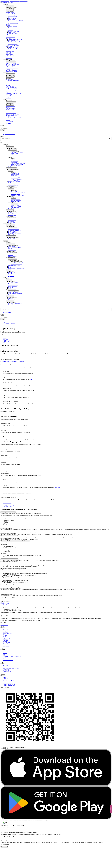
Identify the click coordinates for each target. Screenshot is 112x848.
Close (2, 846)
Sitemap (18, 827)
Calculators (8, 85)
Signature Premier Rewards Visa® (15, 39)
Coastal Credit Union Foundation (12, 114)
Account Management (10, 243)
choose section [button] (7, 334)
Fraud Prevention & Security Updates (13, 93)
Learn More (30, 482)
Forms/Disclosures (7, 671)
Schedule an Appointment (11, 81)
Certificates (8, 24)
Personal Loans (9, 46)
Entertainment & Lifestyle (11, 236)
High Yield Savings (12, 18)
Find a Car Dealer (9, 49)
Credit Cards (8, 38)
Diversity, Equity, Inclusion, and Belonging (14, 117)
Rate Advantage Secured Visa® (14, 41)
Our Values (8, 116)
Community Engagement (10, 289)
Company (3, 649)
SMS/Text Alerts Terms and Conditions (11, 668)
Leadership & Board (10, 109)
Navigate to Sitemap (14, 1)
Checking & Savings (10, 147)
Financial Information (10, 251)
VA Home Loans (11, 32)
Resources (6, 72)
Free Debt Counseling (10, 65)
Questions (3, 675)
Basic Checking (11, 14)
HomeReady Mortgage (13, 28)
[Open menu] (1, 142)
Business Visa (8, 56)
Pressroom (8, 110)
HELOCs (5, 634)
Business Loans (9, 58)
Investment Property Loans (13, 31)
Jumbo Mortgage (11, 30)
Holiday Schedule (9, 121)
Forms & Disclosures (10, 86)
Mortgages (8, 25)
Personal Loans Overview (16, 205)
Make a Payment (9, 79)
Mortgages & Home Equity (11, 168)
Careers (7, 111)
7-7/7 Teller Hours (9, 69)
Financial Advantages (10, 226)
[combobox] (54, 138)
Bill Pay (7, 96)
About (5, 99)
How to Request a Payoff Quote (12, 80)
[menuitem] (57, 31)
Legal (2, 663)
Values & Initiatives (12, 297)
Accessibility (5, 665)
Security (4, 338)
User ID (2, 128)
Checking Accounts (10, 12)
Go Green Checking (12, 16)
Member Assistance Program (11, 89)
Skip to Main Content (5, 1)
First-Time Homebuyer (10, 37)
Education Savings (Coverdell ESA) (15, 20)
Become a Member (7, 123)
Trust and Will (8, 52)
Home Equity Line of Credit (11, 33)
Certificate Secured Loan (13, 48)
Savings (7, 17)
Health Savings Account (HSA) (14, 21)
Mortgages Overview (15, 173)
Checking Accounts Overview (17, 152)
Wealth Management (10, 51)
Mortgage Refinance (12, 26)
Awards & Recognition (10, 108)
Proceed (6, 846)
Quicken (2, 602)
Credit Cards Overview (15, 191)
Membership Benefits (8, 59)
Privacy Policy (6, 667)
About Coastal (9, 280)
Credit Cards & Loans (10, 186)
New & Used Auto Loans (13, 45)
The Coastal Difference (10, 106)
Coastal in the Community (11, 113)
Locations (8, 107)
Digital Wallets (9, 95)
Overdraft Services (9, 82)
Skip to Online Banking (23, 1)
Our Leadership (6, 658)
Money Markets (11, 19)
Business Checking (10, 55)
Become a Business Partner (11, 115)
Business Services (9, 216)
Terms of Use (6, 670)
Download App (6, 341)
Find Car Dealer (6, 642)
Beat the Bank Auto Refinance (12, 68)
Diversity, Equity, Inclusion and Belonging (12, 656)
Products (5, 4)
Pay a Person (8, 98)
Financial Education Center (11, 87)
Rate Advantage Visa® (13, 40)
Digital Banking (9, 94)
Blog (7, 91)
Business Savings (9, 54)
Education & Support (10, 257)
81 (31, 379)
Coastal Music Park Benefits (11, 70)
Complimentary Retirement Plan (12, 64)
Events (4, 655)
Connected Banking (7, 340)
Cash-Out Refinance (12, 27)
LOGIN (3, 130)
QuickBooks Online (5, 604)
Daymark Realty (9, 35)
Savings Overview (14, 159)
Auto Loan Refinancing (13, 44)
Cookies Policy (6, 669)
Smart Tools (5, 339)
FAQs (7, 92)
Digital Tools (8, 269)
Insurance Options (9, 53)
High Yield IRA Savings (13, 23)
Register (4, 132)
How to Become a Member (11, 63)
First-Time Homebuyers (8, 636)
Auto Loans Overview (15, 199)
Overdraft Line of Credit (13, 47)
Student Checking (12, 13)
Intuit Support (20, 615)
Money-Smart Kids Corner (13, 88)
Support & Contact (9, 301)
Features (5, 336)
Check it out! (57, 487)
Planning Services (9, 210)
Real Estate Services (10, 66)
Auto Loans (8, 42)
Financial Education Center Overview (18, 262)
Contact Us (8, 120)
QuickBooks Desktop (5, 603)
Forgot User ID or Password (9, 134)
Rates (7, 84)
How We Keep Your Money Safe (12, 118)
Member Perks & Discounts (11, 71)
